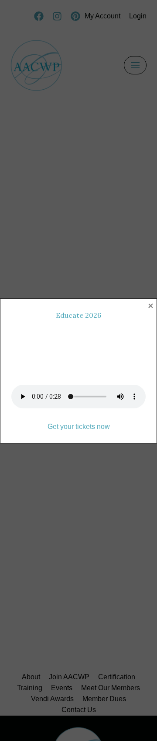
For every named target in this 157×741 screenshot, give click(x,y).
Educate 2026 (78, 315)
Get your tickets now (79, 426)
